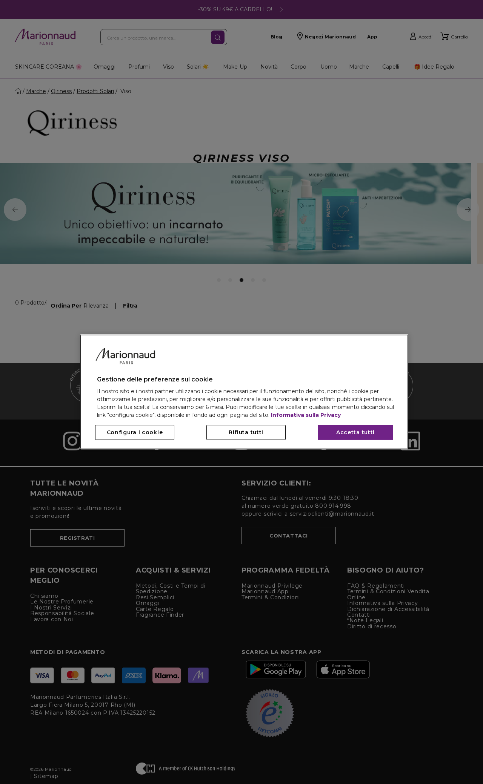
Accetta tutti (355, 432)
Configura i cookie (135, 432)
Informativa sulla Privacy (306, 415)
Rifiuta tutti (246, 432)
